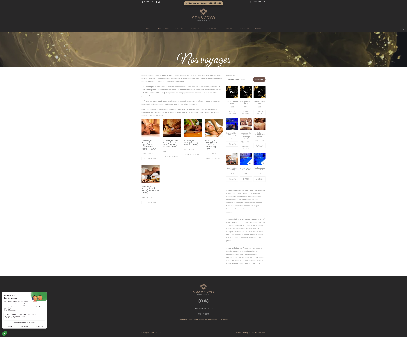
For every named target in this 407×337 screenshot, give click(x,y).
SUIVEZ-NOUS (148, 2)
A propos (244, 29)
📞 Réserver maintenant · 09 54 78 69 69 (203, 3)
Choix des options (150, 159)
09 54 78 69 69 (203, 314)
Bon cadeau (194, 29)
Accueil (149, 29)
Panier (258, 29)
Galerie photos (213, 29)
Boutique (230, 29)
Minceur (179, 29)
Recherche (230, 75)
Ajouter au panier (232, 112)
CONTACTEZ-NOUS (259, 2)
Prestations (163, 29)
